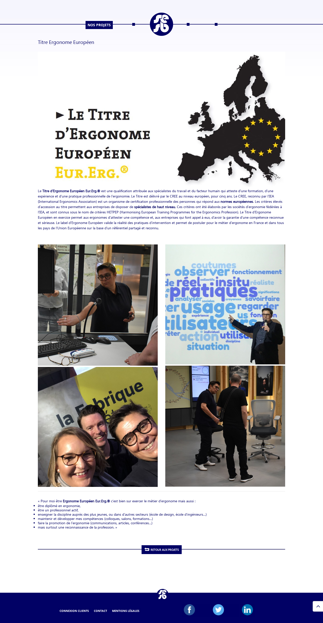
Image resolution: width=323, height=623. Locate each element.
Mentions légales (125, 611)
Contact (100, 611)
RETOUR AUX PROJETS (165, 549)
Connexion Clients (74, 611)
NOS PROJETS (99, 24)
